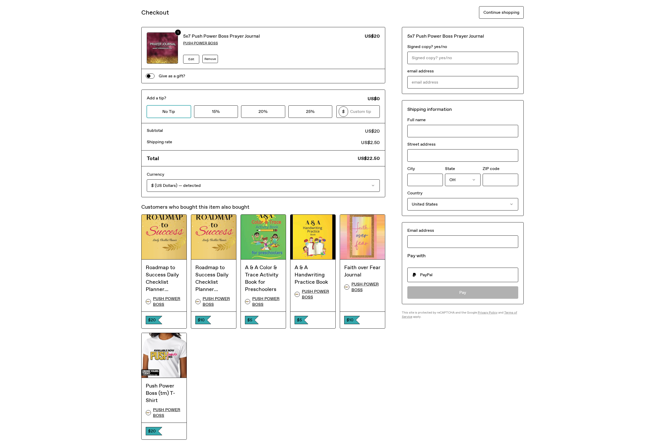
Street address (421, 144)
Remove (210, 59)
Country (414, 193)
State (450, 168)
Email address (420, 230)
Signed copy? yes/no (427, 46)
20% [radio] (263, 111)
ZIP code (491, 168)
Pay (462, 292)
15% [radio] (216, 111)
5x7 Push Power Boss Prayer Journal (221, 36)
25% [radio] (310, 111)
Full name (416, 119)
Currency (155, 174)
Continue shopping (501, 12)
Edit (191, 59)
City (411, 168)
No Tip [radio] (168, 111)
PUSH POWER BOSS (200, 43)
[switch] (150, 76)
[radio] (462, 275)
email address (420, 71)
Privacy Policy (487, 312)
